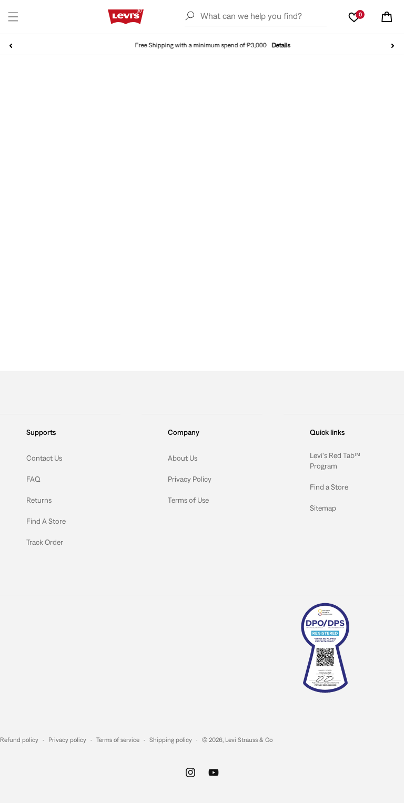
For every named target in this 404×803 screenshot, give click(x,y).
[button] (13, 16)
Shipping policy (170, 740)
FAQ (33, 479)
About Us (182, 458)
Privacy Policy (189, 479)
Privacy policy (67, 740)
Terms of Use (188, 500)
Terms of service (117, 740)
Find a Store (329, 487)
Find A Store (46, 521)
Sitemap (323, 508)
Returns (39, 500)
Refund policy (19, 740)
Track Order (44, 542)
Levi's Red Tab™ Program (335, 460)
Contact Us (44, 458)
